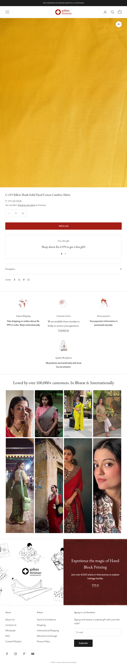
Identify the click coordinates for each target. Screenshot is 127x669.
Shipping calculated (26, 205)
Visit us (95, 584)
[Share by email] (28, 279)
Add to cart (63, 226)
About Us (10, 619)
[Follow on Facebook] (7, 653)
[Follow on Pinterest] (24, 653)
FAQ (7, 635)
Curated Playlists (13, 641)
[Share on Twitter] (19, 279)
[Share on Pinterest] (23, 279)
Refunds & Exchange (47, 635)
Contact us (63, 330)
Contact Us (10, 625)
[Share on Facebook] (14, 279)
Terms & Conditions (46, 619)
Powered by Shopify (70, 662)
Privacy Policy (43, 641)
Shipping (41, 625)
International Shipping (48, 630)
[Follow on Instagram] (15, 653)
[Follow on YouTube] (32, 653)
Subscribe (83, 643)
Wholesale (10, 630)
